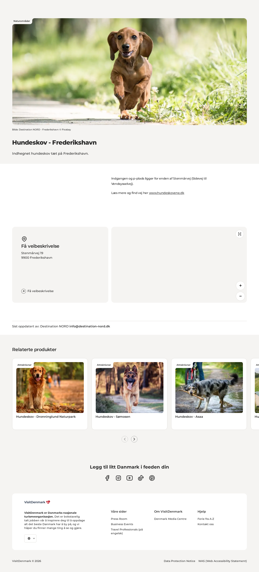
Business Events (122, 524)
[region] (179, 265)
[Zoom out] (240, 296)
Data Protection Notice (179, 561)
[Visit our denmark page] (107, 478)
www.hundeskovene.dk (166, 193)
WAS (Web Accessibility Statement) (222, 561)
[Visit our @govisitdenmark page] (140, 478)
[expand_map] (239, 234)
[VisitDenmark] (37, 502)
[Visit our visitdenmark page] (129, 478)
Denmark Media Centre (170, 519)
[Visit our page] (118, 478)
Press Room (119, 519)
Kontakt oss (206, 524)
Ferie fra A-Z (206, 519)
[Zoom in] (240, 285)
